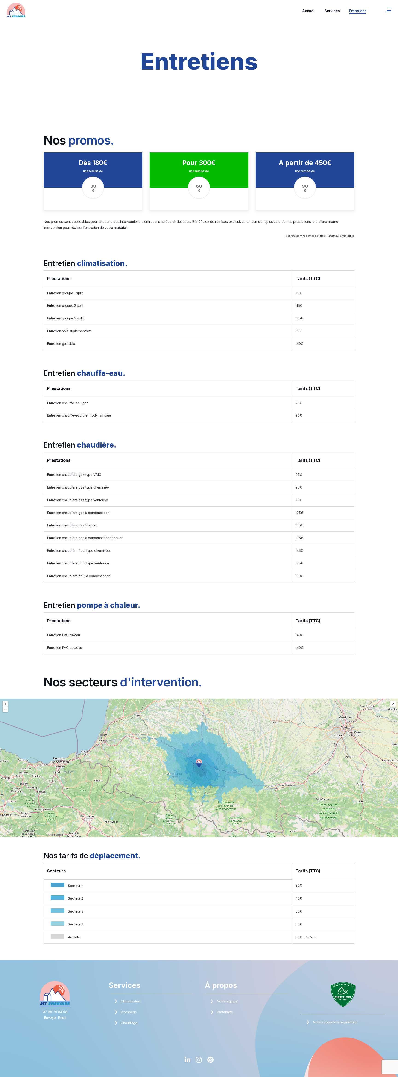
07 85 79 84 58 (55, 1012)
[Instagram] (199, 1062)
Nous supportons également (335, 1022)
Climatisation (131, 1001)
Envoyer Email (55, 1017)
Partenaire (225, 1012)
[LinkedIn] (187, 1062)
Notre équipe (227, 1001)
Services (332, 11)
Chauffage (129, 1023)
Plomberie (129, 1012)
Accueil (308, 11)
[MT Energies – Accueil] (55, 993)
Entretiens (358, 11)
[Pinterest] (210, 1062)
